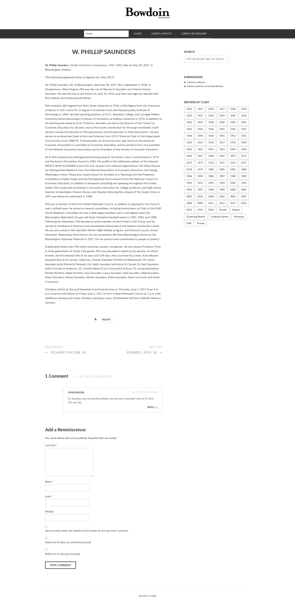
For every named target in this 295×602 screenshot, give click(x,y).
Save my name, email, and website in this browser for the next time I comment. (86, 531)
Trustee (200, 223)
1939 (222, 122)
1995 (244, 183)
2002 (189, 196)
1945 (222, 129)
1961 (200, 149)
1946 (233, 129)
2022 (211, 210)
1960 (189, 149)
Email (48, 496)
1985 (200, 176)
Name (49, 482)
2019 (200, 210)
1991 (200, 183)
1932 (211, 116)
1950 (211, 136)
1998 (211, 190)
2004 (211, 196)
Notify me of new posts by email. (62, 554)
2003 (200, 196)
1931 (200, 116)
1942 (189, 129)
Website (49, 511)
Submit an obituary (196, 82)
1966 (189, 156)
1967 (200, 156)
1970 (233, 156)
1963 (222, 149)
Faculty (106, 320)
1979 (200, 169)
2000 (233, 190)
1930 (189, 116)
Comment (51, 445)
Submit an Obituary (194, 33)
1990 (189, 183)
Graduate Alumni (219, 217)
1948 (189, 136)
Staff (188, 223)
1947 (244, 129)
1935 (244, 116)
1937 (200, 122)
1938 (211, 122)
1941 (244, 122)
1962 (211, 149)
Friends (236, 210)
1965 (244, 149)
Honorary (239, 217)
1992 (211, 183)
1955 (200, 142)
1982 (233, 169)
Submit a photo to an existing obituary (205, 86)
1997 (200, 190)
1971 (244, 156)
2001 (244, 190)
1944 (211, 129)
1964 (233, 149)
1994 (233, 183)
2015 (189, 210)
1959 (244, 142)
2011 (211, 203)
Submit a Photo (161, 33)
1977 (244, 163)
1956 (211, 142)
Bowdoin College (147, 596)
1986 (211, 176)
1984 (189, 176)
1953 (244, 136)
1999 (222, 190)
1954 (189, 142)
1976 (233, 163)
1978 (189, 169)
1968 (211, 156)
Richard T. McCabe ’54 (65, 352)
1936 (189, 122)
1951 (222, 136)
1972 (189, 163)
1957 (222, 142)
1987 (222, 176)
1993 (222, 183)
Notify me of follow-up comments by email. (68, 542)
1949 (200, 136)
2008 (189, 203)
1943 (200, 129)
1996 (189, 190)
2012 (222, 203)
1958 (233, 142)
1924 (189, 109)
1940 (233, 122)
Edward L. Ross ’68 (144, 352)
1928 (233, 109)
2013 (233, 203)
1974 (211, 163)
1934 (233, 116)
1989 (244, 176)
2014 (244, 203)
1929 (244, 109)
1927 (222, 109)
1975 (222, 163)
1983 (244, 169)
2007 (244, 196)
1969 (222, 156)
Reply (151, 407)
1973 (200, 163)
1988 (233, 176)
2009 (200, 203)
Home (138, 33)
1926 (211, 109)
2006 (233, 196)
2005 (222, 196)
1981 (222, 169)
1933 (222, 116)
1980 (211, 169)
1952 (233, 136)
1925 (200, 109)
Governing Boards (195, 217)
